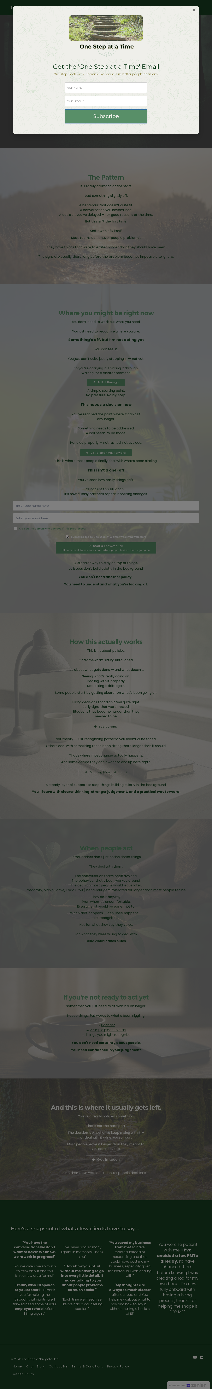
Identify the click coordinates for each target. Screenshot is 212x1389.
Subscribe (106, 116)
